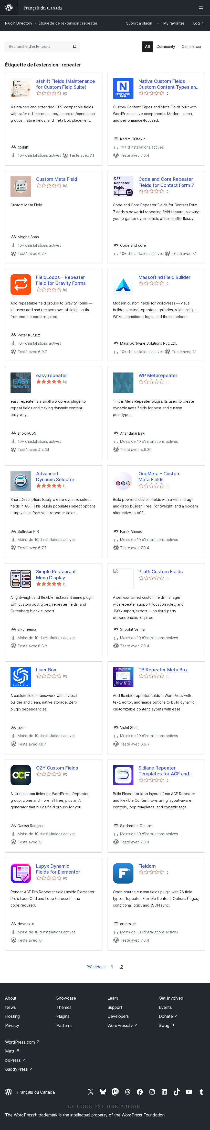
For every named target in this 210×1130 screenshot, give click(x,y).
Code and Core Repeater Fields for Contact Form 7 (166, 182)
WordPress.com (22, 1042)
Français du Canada (36, 1092)
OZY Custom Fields (57, 768)
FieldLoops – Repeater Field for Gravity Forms (61, 280)
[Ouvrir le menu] (202, 7)
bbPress (15, 1060)
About (10, 998)
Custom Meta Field (56, 179)
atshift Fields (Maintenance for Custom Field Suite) (65, 84)
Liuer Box (46, 669)
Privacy (12, 1025)
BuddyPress (19, 1069)
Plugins (62, 1016)
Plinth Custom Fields (161, 571)
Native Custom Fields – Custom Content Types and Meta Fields (169, 84)
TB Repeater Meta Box (163, 669)
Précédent (96, 967)
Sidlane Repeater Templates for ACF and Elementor (164, 771)
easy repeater (51, 375)
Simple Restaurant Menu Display (56, 574)
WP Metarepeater (158, 375)
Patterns (64, 1025)
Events (165, 1007)
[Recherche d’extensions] (74, 46)
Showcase (66, 998)
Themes (63, 1007)
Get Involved (171, 998)
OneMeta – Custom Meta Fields (160, 476)
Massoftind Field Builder (165, 277)
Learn (113, 998)
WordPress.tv (123, 1025)
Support (115, 1007)
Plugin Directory (18, 23)
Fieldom (147, 866)
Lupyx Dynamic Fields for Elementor (58, 869)
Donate (168, 1016)
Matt (12, 1051)
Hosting (12, 1016)
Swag (166, 1025)
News (10, 1007)
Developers (118, 1016)
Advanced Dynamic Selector (55, 476)
